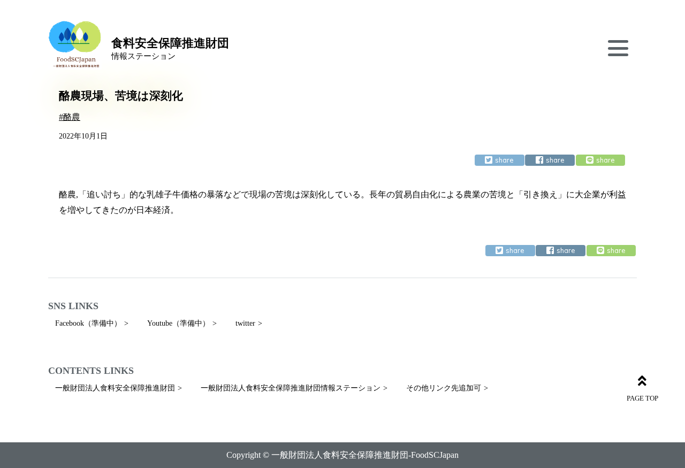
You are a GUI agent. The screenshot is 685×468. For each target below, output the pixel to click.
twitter (245, 323)
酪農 (71, 116)
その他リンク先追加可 (443, 388)
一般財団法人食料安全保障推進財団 (115, 388)
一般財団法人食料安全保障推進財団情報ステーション (290, 388)
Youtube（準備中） (178, 323)
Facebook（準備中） (88, 323)
